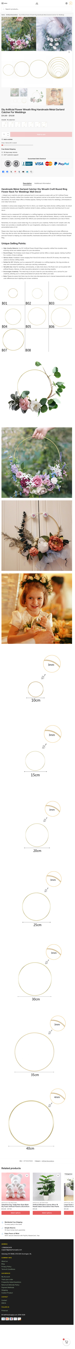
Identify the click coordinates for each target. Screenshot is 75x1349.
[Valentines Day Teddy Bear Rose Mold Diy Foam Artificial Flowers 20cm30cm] (15, 1187)
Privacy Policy (6, 1267)
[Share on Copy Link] (31, 171)
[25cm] (24, 124)
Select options (16, 1213)
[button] (8, 133)
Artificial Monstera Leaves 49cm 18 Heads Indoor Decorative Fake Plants (46, 1205)
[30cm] (31, 124)
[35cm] (38, 124)
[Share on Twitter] (11, 171)
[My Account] (66, 3)
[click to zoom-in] (36, 52)
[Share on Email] (23, 171)
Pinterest (4, 1310)
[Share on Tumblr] (19, 171)
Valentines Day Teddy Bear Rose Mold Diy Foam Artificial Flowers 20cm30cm (15, 1205)
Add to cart (41, 134)
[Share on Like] (3, 171)
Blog (3, 1264)
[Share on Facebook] (7, 171)
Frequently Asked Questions (11, 1282)
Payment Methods (7, 1287)
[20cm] (18, 124)
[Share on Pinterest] (15, 171)
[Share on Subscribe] (27, 171)
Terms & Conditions (8, 1269)
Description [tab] (27, 183)
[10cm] (4, 124)
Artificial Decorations (12, 14)
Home (3, 14)
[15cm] (11, 124)
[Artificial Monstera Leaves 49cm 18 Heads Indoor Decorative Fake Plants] (47, 1187)
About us (4, 1261)
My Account (5, 1277)
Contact (4, 1300)
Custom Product (7, 1293)
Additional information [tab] (42, 183)
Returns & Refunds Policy (10, 1285)
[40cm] (44, 124)
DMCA (3, 1303)
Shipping (4, 1290)
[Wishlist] (26, 1175)
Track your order (7, 1279)
